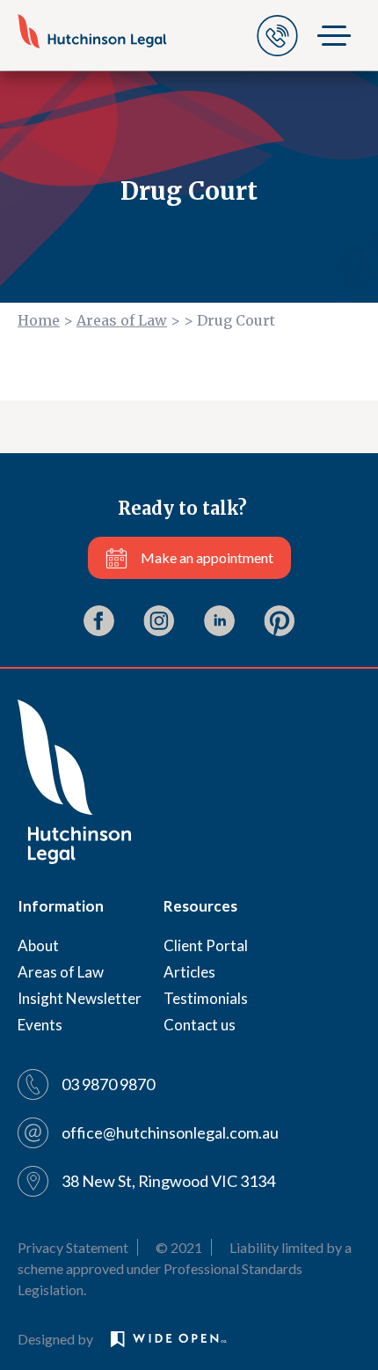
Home (39, 320)
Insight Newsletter (80, 998)
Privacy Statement (73, 1247)
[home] (92, 31)
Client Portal (206, 945)
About (38, 945)
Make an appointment (207, 557)
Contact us (200, 1024)
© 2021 (179, 1247)
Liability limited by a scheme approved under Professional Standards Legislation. (185, 1268)
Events (40, 1024)
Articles (189, 972)
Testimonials (206, 998)
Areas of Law (121, 320)
